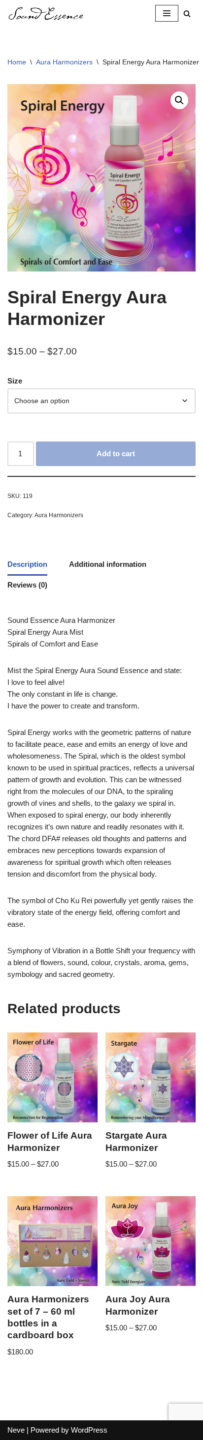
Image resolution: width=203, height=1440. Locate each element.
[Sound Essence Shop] (46, 13)
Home (16, 62)
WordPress (89, 1430)
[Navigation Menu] (166, 13)
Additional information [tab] (107, 564)
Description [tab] (27, 564)
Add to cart (116, 453)
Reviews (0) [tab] (27, 585)
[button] (179, 100)
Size (14, 381)
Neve (16, 1430)
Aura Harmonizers (64, 62)
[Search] (187, 13)
